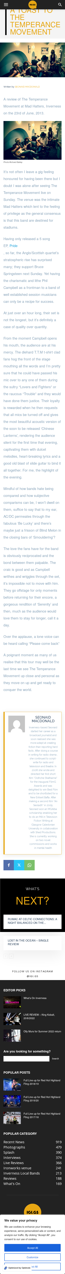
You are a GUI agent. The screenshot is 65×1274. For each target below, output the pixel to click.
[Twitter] (19, 865)
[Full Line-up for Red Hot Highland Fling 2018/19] (12, 1085)
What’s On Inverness (35, 998)
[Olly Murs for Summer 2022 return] (12, 1036)
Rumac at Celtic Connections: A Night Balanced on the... (32, 921)
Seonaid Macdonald (27, 86)
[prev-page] (5, 956)
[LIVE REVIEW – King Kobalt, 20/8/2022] (12, 1019)
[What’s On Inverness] (12, 1002)
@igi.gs (32, 976)
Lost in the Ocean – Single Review (28, 942)
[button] (5, 4)
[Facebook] (8, 865)
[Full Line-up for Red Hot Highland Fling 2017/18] (12, 1118)
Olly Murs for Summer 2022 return (42, 1031)
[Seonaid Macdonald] (16, 783)
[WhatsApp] (29, 865)
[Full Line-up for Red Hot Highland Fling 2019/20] (12, 1101)
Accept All (32, 1248)
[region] (32, 1244)
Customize (32, 1257)
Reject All (32, 1266)
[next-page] (11, 956)
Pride (14, 245)
